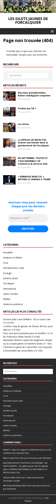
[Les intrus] (9, 130)
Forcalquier (8, 283)
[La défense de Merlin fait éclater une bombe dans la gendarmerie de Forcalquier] (9, 145)
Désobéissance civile (13, 267)
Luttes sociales (10, 293)
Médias (6, 298)
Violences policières (13, 304)
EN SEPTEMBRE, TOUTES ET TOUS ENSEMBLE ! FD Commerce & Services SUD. (33, 161)
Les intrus (23, 124)
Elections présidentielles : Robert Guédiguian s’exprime (34, 94)
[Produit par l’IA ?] (9, 114)
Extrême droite (10, 278)
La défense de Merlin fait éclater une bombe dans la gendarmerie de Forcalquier (33, 142)
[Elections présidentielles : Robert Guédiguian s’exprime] (9, 98)
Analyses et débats (12, 257)
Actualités (8, 252)
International (9, 288)
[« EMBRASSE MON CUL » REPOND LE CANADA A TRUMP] (9, 182)
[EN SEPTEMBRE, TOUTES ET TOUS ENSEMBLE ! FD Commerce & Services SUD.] (9, 164)
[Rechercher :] (28, 75)
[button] (51, 31)
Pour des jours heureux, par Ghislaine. (33, 458)
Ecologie (7, 273)
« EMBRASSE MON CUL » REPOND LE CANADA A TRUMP (34, 178)
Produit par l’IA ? (27, 108)
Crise (5, 262)
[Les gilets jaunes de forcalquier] (28, 11)
